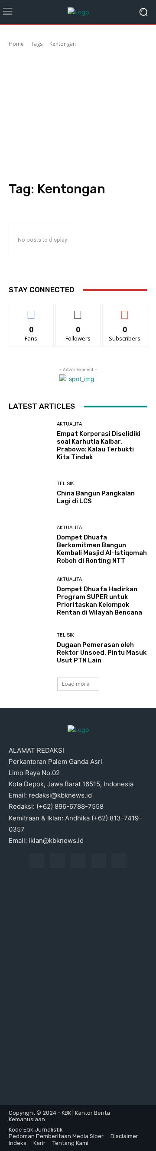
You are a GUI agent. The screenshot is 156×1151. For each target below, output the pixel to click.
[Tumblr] (98, 861)
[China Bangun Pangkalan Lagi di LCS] (29, 493)
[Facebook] (36, 861)
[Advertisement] (78, 116)
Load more (75, 683)
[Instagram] (57, 861)
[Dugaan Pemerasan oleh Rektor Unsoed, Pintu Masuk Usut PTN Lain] (29, 648)
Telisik (65, 483)
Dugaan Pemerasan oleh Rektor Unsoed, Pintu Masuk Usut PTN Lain (101, 652)
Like (31, 310)
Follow (78, 310)
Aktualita (69, 424)
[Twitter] (119, 861)
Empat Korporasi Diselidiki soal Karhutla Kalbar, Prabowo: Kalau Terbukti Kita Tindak (98, 445)
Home (16, 43)
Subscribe (124, 310)
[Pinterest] (78, 861)
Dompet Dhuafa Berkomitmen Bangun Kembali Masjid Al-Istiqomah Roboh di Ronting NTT (102, 548)
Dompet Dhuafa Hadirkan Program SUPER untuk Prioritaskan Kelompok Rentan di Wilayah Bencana (99, 600)
